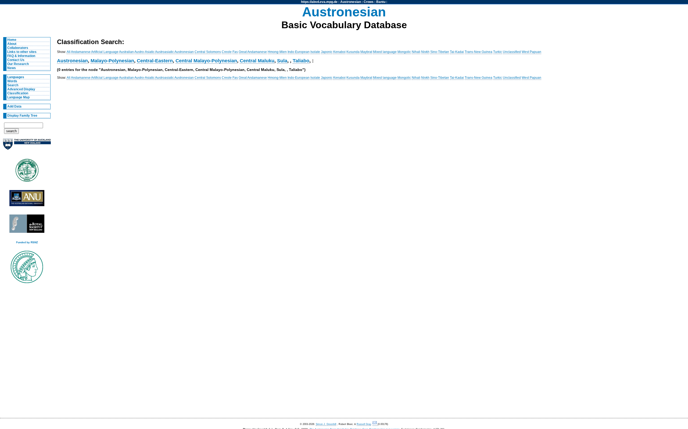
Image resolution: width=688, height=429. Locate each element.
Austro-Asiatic (144, 52)
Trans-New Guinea (478, 52)
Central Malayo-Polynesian (206, 60)
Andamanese (81, 52)
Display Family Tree (22, 115)
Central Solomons (208, 52)
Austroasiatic (164, 52)
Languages (15, 77)
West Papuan (531, 52)
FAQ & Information (21, 56)
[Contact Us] (375, 424)
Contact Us (15, 60)
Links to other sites (22, 52)
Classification (17, 93)
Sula (282, 60)
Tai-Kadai (457, 52)
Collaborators (17, 48)
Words (12, 81)
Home (11, 40)
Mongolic (404, 52)
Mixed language (385, 52)
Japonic (326, 52)
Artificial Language (105, 52)
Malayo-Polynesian (112, 60)
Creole (227, 52)
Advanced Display (21, 89)
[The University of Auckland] (27, 146)
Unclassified (512, 52)
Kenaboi (339, 52)
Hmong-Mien (277, 52)
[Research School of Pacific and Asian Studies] (27, 199)
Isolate (315, 52)
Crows (369, 2)
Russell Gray (364, 424)
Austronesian (350, 2)
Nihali (416, 52)
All (68, 52)
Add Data (14, 106)
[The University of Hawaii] (27, 172)
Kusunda (353, 52)
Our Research (18, 64)
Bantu (380, 2)
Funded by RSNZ (27, 242)
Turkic (497, 52)
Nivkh (425, 52)
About (11, 44)
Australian (126, 52)
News (11, 68)
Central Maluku (257, 60)
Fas (235, 52)
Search (12, 85)
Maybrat (366, 52)
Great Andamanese (253, 52)
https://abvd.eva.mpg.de (319, 2)
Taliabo (301, 60)
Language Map (18, 97)
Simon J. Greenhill (326, 424)
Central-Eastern (155, 60)
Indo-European (299, 52)
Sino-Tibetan (439, 52)
